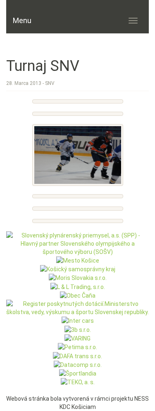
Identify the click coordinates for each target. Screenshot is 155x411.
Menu (22, 20)
